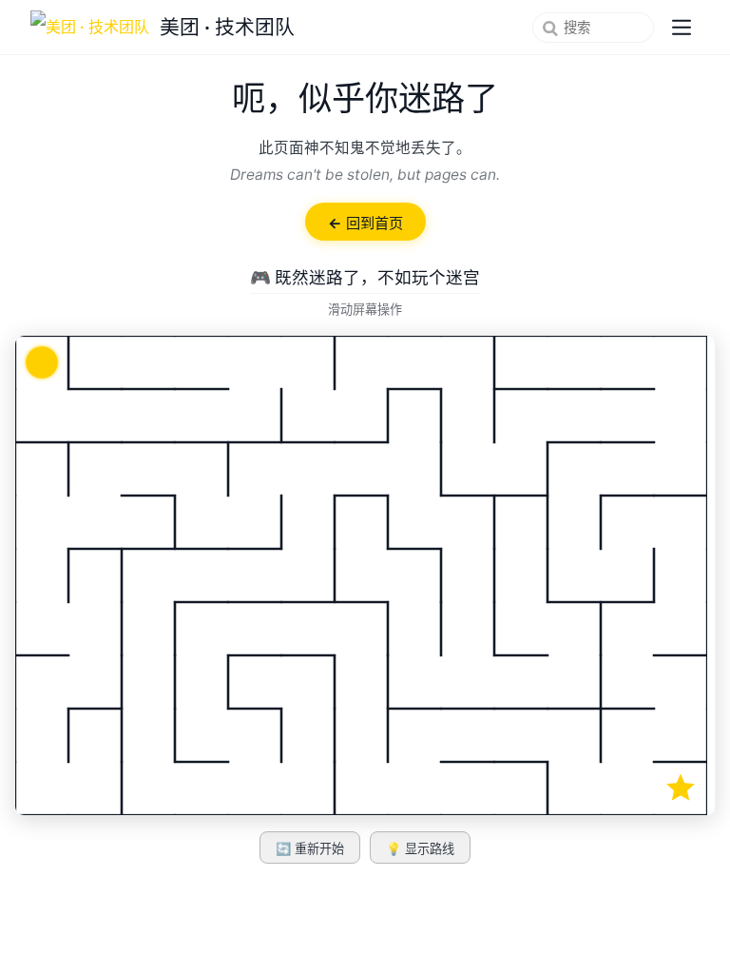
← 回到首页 (365, 223)
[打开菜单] (681, 28)
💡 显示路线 (420, 849)
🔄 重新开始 (310, 849)
